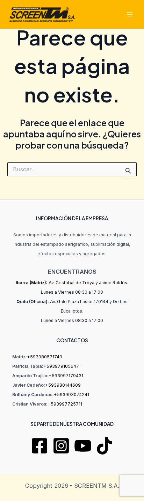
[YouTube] (83, 446)
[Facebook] (39, 446)
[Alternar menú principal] (129, 14)
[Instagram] (61, 446)
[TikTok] (104, 446)
